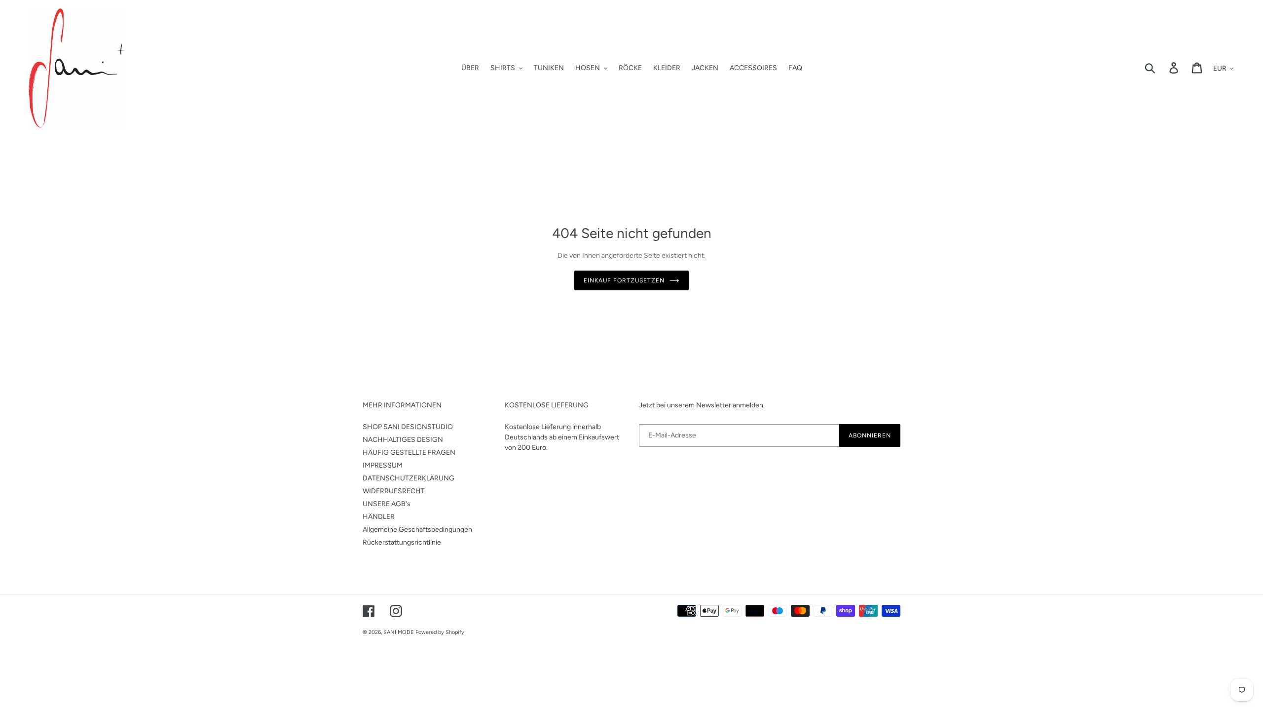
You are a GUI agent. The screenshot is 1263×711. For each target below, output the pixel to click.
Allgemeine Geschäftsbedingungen (417, 529)
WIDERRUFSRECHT (394, 491)
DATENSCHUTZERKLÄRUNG (408, 478)
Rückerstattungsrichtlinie (402, 542)
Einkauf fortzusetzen (624, 280)
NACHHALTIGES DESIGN (403, 439)
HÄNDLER (379, 517)
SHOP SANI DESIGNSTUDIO (408, 427)
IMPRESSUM (383, 465)
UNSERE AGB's (386, 504)
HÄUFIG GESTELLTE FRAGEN (409, 452)
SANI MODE (398, 632)
